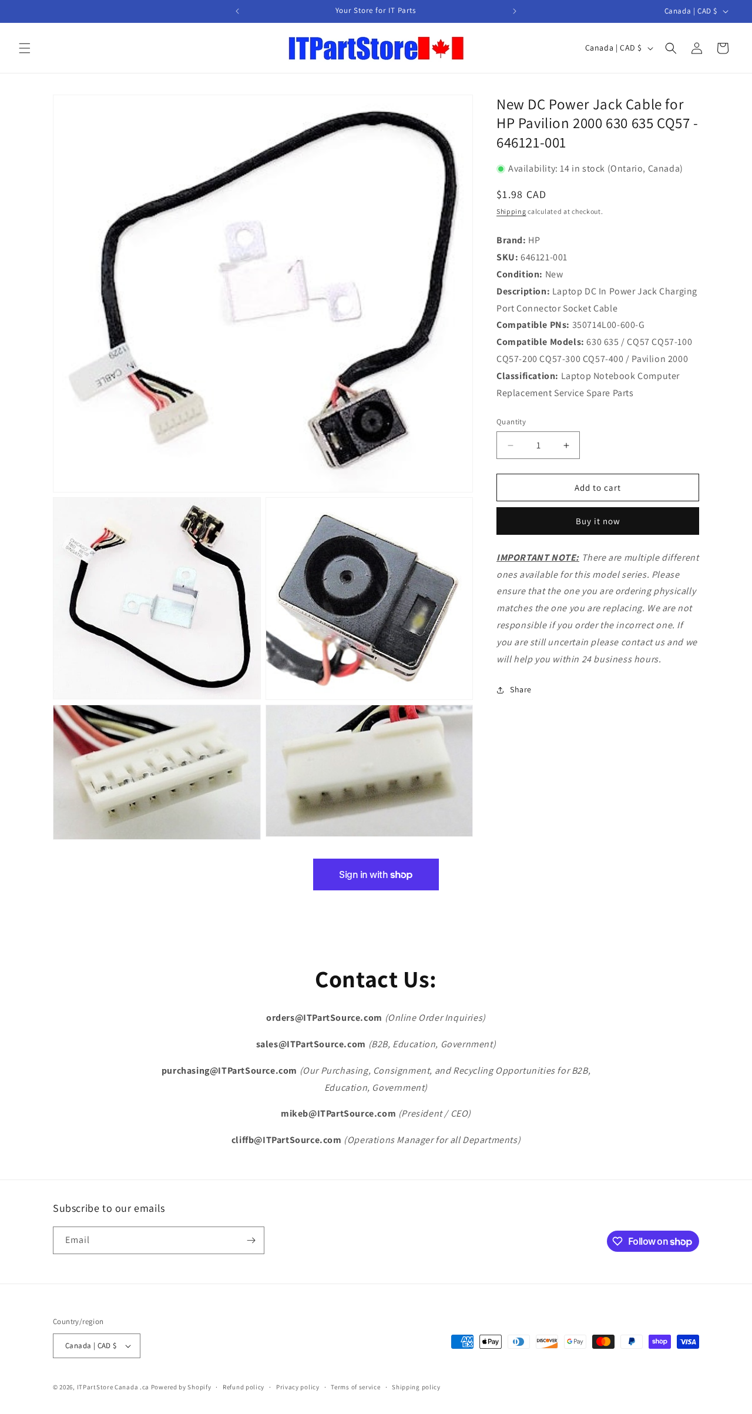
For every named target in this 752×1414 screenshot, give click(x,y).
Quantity (511, 422)
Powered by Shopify (181, 1387)
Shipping (511, 211)
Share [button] (521, 689)
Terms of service (355, 1387)
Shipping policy (416, 1387)
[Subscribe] (251, 1240)
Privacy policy (298, 1387)
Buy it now (598, 521)
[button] (25, 48)
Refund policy (243, 1387)
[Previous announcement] (237, 11)
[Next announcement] (515, 11)
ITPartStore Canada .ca (113, 1387)
